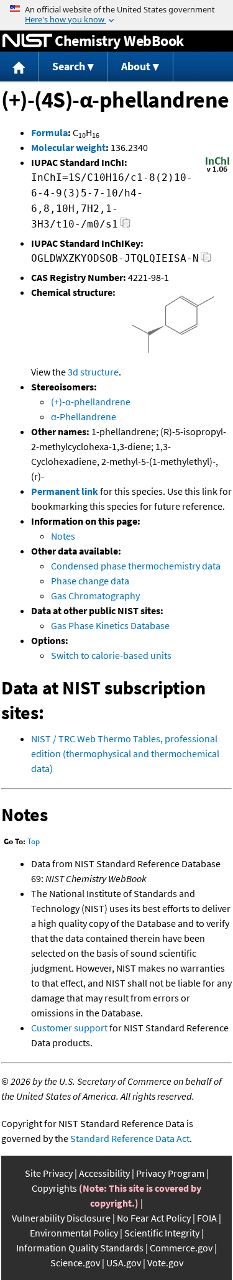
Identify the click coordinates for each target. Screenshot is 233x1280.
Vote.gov (165, 1262)
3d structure (93, 372)
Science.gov (75, 1262)
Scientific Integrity (161, 1233)
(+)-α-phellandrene (90, 401)
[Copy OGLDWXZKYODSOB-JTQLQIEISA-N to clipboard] (206, 260)
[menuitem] (19, 67)
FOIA (207, 1218)
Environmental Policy (74, 1233)
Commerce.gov (181, 1247)
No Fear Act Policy (154, 1218)
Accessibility (104, 1173)
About (135, 66)
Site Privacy (49, 1173)
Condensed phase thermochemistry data (136, 565)
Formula (49, 132)
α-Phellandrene (83, 416)
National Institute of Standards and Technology (27, 41)
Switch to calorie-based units (111, 655)
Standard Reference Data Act (130, 1138)
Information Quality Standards (80, 1247)
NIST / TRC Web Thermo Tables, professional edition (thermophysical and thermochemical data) (125, 753)
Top (33, 841)
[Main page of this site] (19, 67)
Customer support (69, 1027)
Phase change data (90, 580)
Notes (63, 536)
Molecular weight (68, 147)
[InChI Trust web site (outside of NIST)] (217, 171)
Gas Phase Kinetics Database (110, 625)
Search (68, 66)
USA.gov (123, 1262)
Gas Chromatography (95, 595)
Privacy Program (170, 1173)
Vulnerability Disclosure (61, 1218)
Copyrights (54, 1188)
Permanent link (64, 491)
